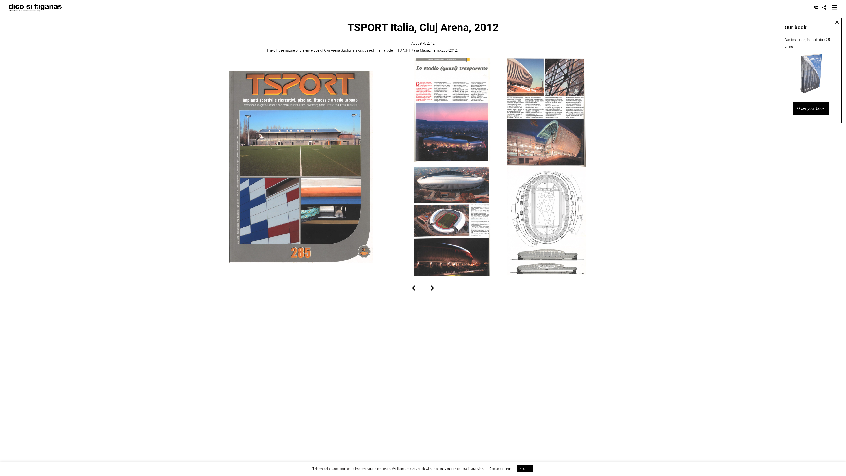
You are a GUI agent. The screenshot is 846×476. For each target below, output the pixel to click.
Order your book (811, 108)
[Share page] (824, 7)
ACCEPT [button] (525, 468)
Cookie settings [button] (500, 469)
